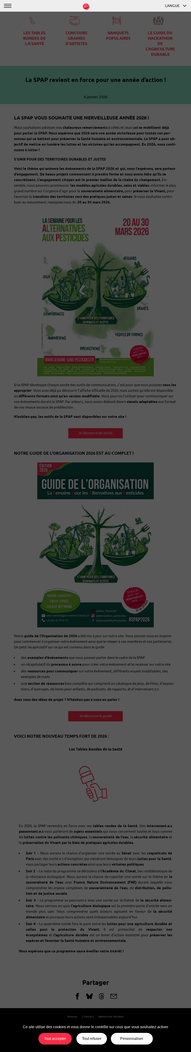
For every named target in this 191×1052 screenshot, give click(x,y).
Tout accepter (55, 1039)
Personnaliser (131, 1039)
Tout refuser (91, 1039)
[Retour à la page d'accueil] (86, 6)
